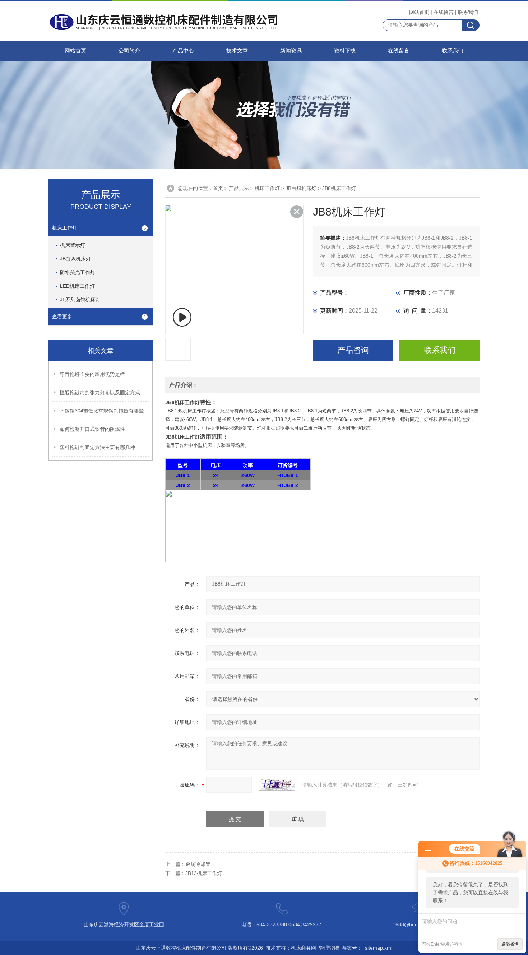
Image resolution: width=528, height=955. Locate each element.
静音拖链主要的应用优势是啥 (92, 374)
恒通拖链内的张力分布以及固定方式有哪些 (104, 392)
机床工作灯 (64, 228)
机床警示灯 (72, 245)
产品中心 (183, 51)
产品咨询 (353, 350)
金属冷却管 (197, 864)
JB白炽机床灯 (75, 259)
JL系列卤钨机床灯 (80, 300)
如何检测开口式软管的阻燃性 (92, 429)
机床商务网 (303, 948)
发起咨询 (510, 943)
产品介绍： (183, 385)
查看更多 (62, 316)
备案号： (352, 948)
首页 (218, 188)
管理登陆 (329, 948)
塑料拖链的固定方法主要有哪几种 (97, 447)
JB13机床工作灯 (203, 873)
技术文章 (237, 51)
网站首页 (419, 12)
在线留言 (444, 12)
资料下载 (345, 51)
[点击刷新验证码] (277, 785)
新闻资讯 (291, 51)
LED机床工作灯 (77, 286)
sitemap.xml (378, 948)
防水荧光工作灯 (77, 272)
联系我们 (468, 12)
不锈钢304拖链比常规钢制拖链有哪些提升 (104, 411)
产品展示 (239, 188)
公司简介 (129, 51)
